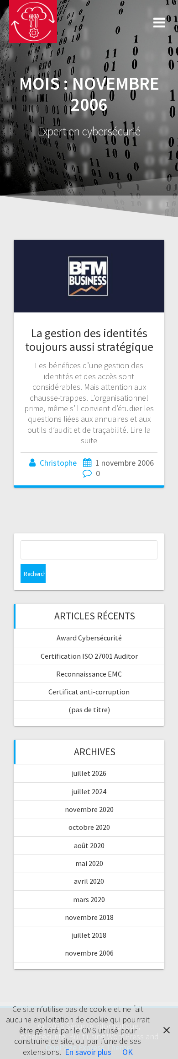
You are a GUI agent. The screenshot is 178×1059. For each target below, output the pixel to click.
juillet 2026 (89, 773)
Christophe (58, 462)
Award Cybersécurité (89, 637)
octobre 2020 (89, 827)
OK (127, 1052)
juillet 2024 (89, 791)
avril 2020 (89, 881)
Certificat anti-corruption (89, 691)
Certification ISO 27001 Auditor (89, 656)
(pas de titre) (89, 709)
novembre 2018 (89, 917)
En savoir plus (88, 1052)
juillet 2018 (89, 935)
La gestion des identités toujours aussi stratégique (89, 339)
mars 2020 (89, 899)
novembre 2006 (89, 952)
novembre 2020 (89, 809)
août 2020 (89, 845)
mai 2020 (89, 863)
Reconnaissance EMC (89, 673)
